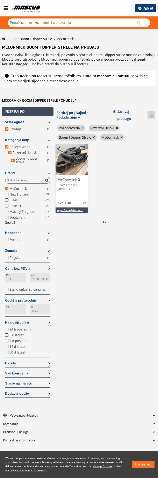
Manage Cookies (102, 466)
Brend (10, 173)
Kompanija (11, 424)
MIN (8, 275)
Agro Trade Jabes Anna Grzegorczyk (78, 210)
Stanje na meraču (18, 383)
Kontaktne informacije (19, 440)
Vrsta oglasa (14, 122)
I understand (143, 464)
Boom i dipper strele (36, 39)
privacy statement (20, 470)
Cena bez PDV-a (17, 268)
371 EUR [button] (64, 203)
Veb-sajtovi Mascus (24, 415)
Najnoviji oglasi (17, 322)
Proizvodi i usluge (16, 432)
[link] (72, 159)
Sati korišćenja (16, 373)
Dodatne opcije (17, 393)
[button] (27, 111)
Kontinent (13, 233)
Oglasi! (148, 8)
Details (10, 363)
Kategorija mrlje (17, 140)
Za (32, 307)
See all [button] (10, 222)
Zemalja (11, 250)
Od (7, 307)
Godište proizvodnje (21, 300)
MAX (33, 275)
